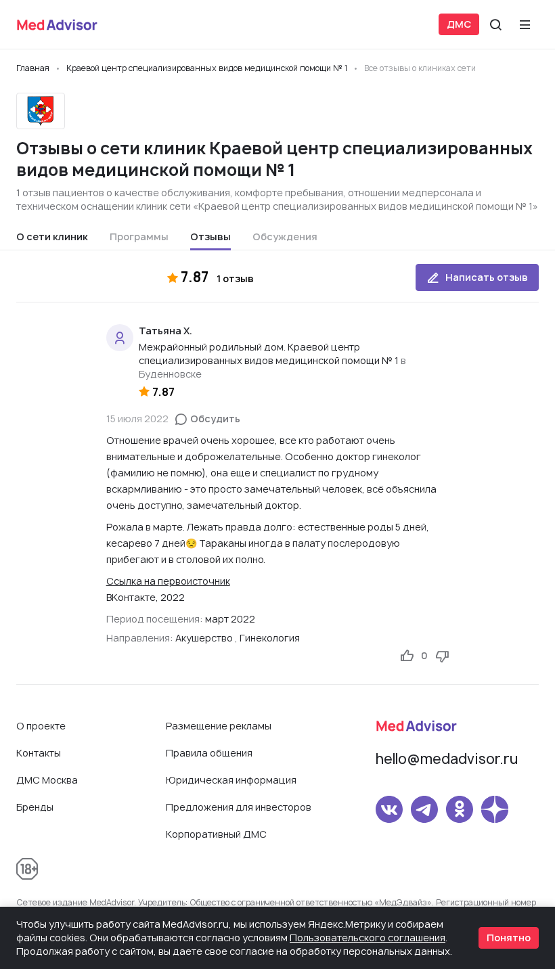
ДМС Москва (47, 779)
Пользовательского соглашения (367, 937)
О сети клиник (52, 236)
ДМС (459, 24)
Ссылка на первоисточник (168, 580)
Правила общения (209, 752)
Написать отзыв (486, 277)
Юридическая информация (231, 779)
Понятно (509, 937)
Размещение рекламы (218, 725)
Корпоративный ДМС (216, 834)
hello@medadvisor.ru (447, 759)
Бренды (34, 807)
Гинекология (270, 637)
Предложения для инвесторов (238, 807)
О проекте (41, 725)
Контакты (38, 752)
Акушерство (204, 637)
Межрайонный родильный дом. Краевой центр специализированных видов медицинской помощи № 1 (269, 353)
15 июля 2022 (137, 418)
